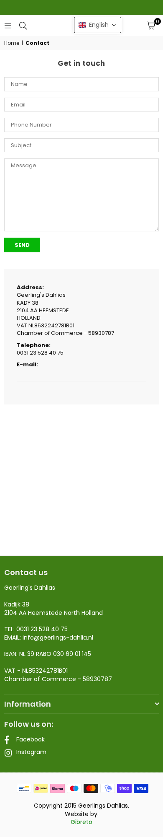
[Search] (23, 25)
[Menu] (7, 25)
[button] (151, 25)
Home (11, 43)
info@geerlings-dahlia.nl (58, 637)
